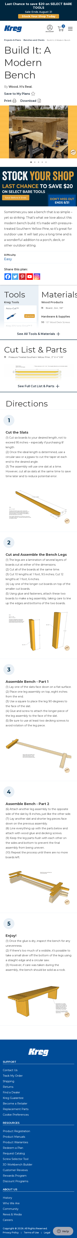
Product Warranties (15, 1142)
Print (8, 101)
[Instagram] (37, 276)
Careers (8, 1220)
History (7, 1197)
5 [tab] (45, 161)
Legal (47, 1232)
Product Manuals (14, 1136)
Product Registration (16, 1131)
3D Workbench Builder (17, 1164)
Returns (8, 1087)
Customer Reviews (15, 1170)
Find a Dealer (11, 1092)
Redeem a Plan (13, 1148)
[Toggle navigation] (70, 28)
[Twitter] (15, 276)
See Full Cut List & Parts (36, 386)
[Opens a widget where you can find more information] (63, 1231)
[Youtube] (29, 276)
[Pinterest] (22, 276)
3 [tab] (37, 161)
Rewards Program (15, 1175)
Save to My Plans (17, 94)
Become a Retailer (15, 1103)
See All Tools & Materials (36, 334)
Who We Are (11, 1203)
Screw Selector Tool (15, 1159)
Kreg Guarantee (13, 1098)
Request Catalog (14, 1153)
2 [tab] (34, 161)
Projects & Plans (12, 40)
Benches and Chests (34, 40)
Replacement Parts (15, 1109)
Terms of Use (31, 1232)
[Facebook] (7, 276)
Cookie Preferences (16, 1114)
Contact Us (10, 1070)
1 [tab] (30, 161)
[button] (49, 29)
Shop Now (29, 316)
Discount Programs (15, 1181)
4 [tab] (41, 161)
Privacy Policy (11, 1232)
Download (28, 101)
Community (11, 1209)
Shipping (8, 1081)
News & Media (12, 1214)
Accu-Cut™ (12, 308)
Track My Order (13, 1075)
